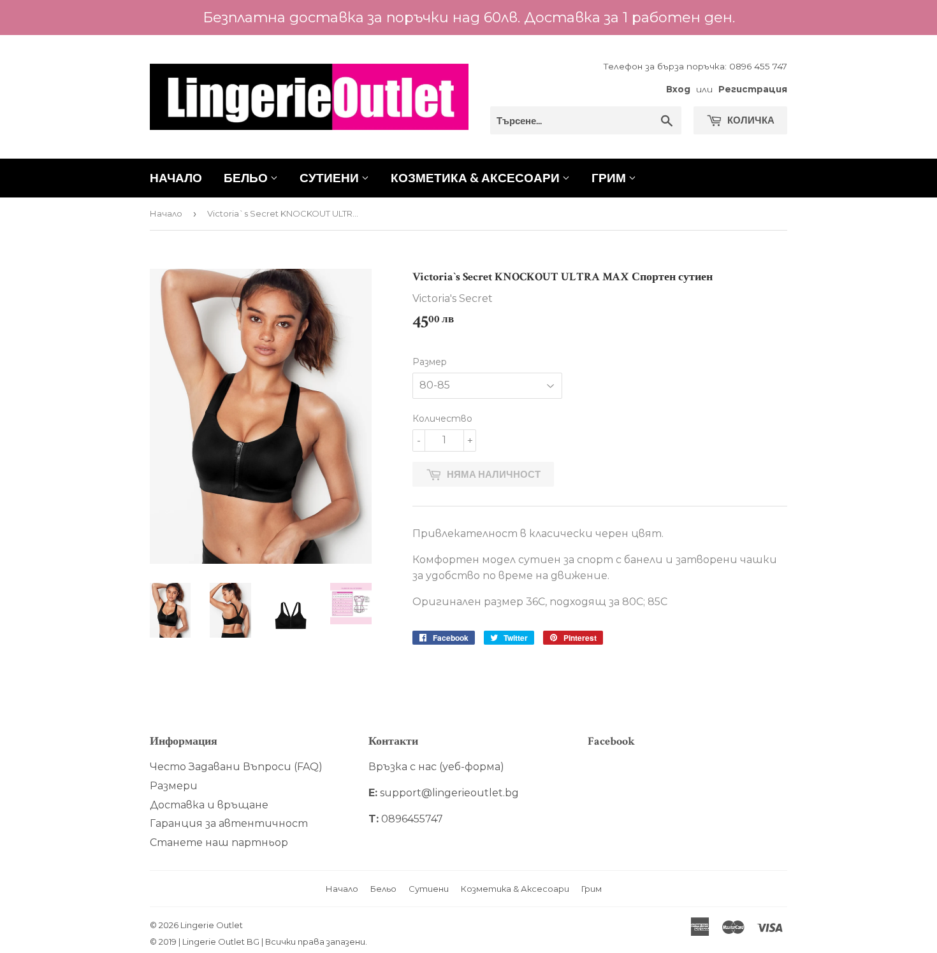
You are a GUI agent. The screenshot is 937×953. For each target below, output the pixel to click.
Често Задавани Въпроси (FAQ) (236, 767)
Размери (174, 786)
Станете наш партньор (219, 842)
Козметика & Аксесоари (476, 177)
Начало (176, 177)
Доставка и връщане (209, 805)
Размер (429, 362)
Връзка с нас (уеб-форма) (436, 767)
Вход (678, 89)
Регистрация (752, 89)
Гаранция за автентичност (229, 823)
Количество (442, 418)
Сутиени (330, 177)
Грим (610, 177)
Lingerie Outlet (211, 925)
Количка (749, 119)
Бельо (247, 177)
